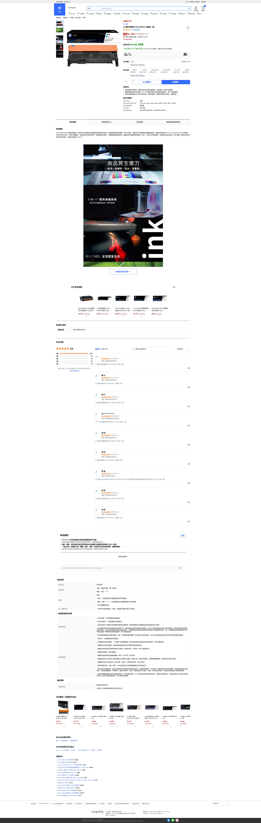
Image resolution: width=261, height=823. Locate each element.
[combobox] (183, 349)
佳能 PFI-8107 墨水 (63, 783)
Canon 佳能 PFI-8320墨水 (65, 762)
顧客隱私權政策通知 (91, 803)
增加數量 (130, 83)
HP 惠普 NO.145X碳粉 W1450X (66, 788)
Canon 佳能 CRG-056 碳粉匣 (66, 760)
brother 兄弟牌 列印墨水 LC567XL (67, 772)
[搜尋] (189, 8)
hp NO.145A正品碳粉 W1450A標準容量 (68, 785)
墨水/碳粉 (78, 17)
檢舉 (180, 568)
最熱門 (97, 349)
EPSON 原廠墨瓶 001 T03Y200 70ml (68, 795)
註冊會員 (192, 1)
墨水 (57, 740)
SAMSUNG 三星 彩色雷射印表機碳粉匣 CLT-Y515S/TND (73, 767)
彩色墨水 (99, 750)
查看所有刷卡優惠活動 (137, 65)
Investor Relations (44, 803)
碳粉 (84, 17)
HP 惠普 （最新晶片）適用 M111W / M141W (70, 770)
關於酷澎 (33, 803)
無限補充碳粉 (73, 740)
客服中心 (198, 1)
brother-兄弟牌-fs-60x (83, 750)
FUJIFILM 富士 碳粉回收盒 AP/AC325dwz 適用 (70, 777)
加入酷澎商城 (135, 803)
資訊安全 (109, 803)
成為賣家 (203, 1)
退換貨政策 (69, 803)
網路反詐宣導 (145, 803)
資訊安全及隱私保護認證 (122, 803)
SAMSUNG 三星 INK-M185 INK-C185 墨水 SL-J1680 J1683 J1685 (76, 780)
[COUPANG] (97, 812)
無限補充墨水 (64, 740)
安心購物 (102, 803)
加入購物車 (147, 82)
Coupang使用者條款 (57, 803)
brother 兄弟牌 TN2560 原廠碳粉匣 (67, 790)
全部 (89, 8)
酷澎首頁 (58, 17)
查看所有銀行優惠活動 (137, 75)
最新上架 (104, 349)
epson (58, 750)
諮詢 (183, 535)
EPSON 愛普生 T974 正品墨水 (66, 775)
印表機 (72, 17)
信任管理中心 (79, 803)
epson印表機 (65, 750)
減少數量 (130, 81)
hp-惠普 (73, 750)
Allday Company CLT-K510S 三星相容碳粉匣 (70, 765)
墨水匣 (93, 750)
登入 (187, 1)
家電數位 (65, 17)
